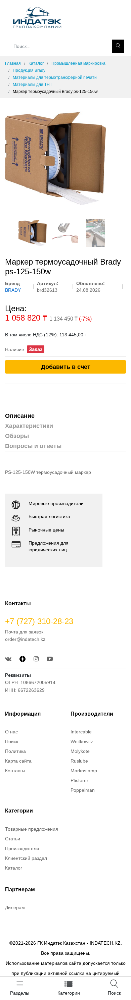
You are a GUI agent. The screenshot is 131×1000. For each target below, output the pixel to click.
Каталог (36, 63)
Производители (22, 848)
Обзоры (17, 436)
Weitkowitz (82, 741)
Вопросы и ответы (33, 446)
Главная (13, 63)
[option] (65, 158)
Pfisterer (79, 780)
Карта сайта (18, 761)
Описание (20, 415)
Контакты (15, 770)
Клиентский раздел (26, 858)
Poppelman (83, 790)
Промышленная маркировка (78, 63)
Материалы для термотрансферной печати (55, 77)
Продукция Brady (29, 70)
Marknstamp (84, 770)
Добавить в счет (65, 367)
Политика (15, 751)
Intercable (81, 731)
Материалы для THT (32, 84)
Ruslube (79, 761)
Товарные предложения (31, 829)
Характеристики (29, 426)
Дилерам (15, 907)
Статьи (12, 838)
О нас (11, 731)
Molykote (80, 751)
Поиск (11, 741)
